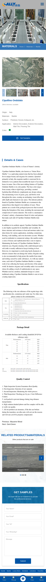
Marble (38, 46)
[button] (42, 92)
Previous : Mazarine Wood (12, 422)
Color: (4, 130)
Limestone (33, 571)
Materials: (6, 116)
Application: (6, 124)
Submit (23, 561)
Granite (3, 571)
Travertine (40, 571)
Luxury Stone (16, 571)
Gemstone (25, 571)
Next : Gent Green (9, 424)
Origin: (4, 112)
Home (21, 46)
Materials (30, 46)
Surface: (5, 120)
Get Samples (25, 138)
